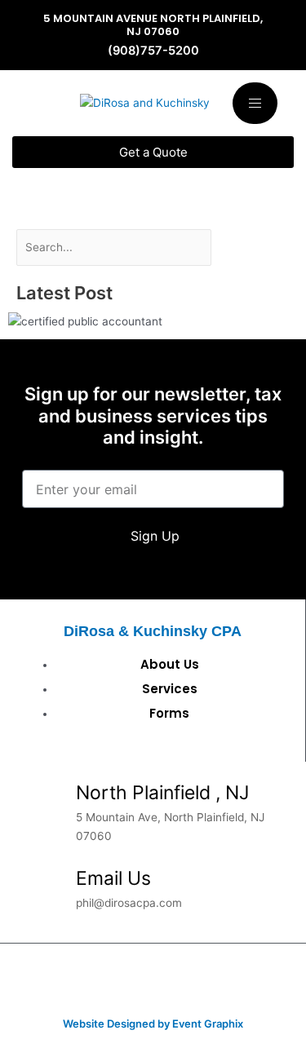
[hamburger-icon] (255, 103)
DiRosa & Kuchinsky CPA (153, 630)
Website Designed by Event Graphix (153, 1023)
